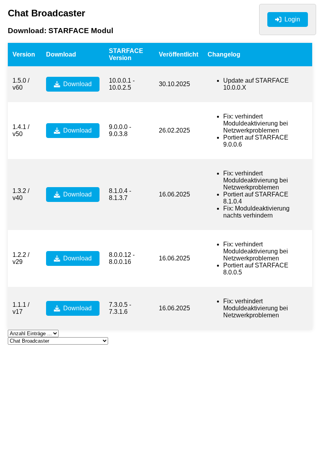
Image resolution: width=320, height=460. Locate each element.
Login (292, 19)
